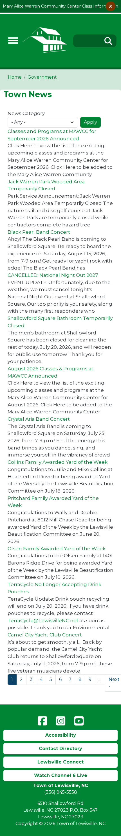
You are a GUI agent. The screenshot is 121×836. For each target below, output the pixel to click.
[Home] (45, 40)
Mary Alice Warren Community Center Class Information (60, 6)
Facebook (42, 721)
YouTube (79, 721)
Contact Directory (60, 748)
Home (15, 77)
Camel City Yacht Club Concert (45, 635)
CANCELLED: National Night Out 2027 (53, 275)
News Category (26, 113)
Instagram (60, 721)
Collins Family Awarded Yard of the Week (57, 462)
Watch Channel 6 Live (60, 775)
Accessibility (60, 735)
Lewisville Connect (60, 762)
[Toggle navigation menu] (11, 41)
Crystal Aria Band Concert (39, 419)
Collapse (110, 6)
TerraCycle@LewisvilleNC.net (43, 620)
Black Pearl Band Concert (39, 232)
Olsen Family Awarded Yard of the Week (57, 548)
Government (42, 77)
